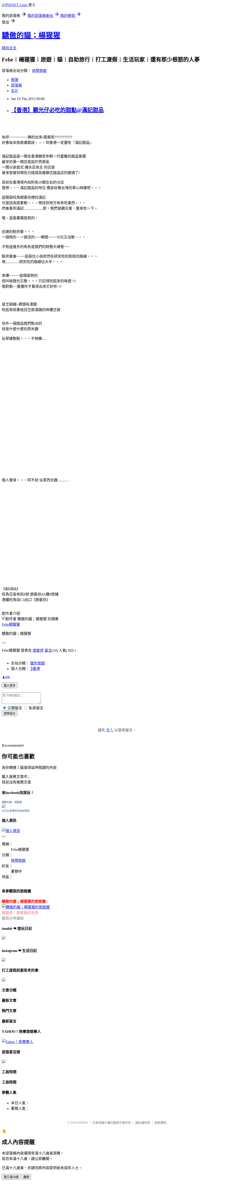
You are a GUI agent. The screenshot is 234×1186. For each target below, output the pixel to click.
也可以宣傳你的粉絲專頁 (15, 810)
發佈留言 (10, 713)
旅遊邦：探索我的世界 (20, 913)
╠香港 (35, 669)
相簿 (14, 80)
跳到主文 (9, 48)
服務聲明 (160, 1122)
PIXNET (83, 1122)
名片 (14, 91)
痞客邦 (38, 650)
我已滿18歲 (11, 1177)
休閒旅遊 (39, 71)
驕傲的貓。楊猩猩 (12, 802)
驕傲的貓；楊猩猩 (31, 35)
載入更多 (10, 685)
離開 (26, 1177)
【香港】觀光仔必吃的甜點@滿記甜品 (57, 110)
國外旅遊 (37, 663)
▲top (6, 677)
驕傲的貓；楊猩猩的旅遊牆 (24, 901)
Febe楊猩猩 (11, 624)
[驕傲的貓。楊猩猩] (3, 806)
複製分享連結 (13, 918)
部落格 (16, 85)
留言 (48, 650)
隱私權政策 (142, 1122)
